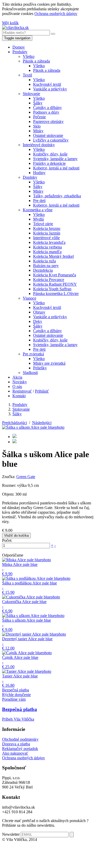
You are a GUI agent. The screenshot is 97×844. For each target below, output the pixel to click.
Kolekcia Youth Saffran (52, 289)
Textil (27, 75)
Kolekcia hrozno (46, 228)
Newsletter (11, 834)
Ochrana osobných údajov (55, 13)
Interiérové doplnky (39, 145)
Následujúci (41, 422)
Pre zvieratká (33, 354)
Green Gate (25, 476)
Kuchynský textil (47, 84)
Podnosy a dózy (46, 112)
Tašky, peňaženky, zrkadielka (57, 196)
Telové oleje (43, 224)
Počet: (7, 540)
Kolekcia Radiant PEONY (55, 284)
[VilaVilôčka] (15, 27)
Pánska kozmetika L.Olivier (56, 293)
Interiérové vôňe (46, 238)
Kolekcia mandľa (47, 251)
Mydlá (38, 219)
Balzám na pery (46, 265)
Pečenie (39, 117)
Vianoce (29, 298)
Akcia (17, 377)
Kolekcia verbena (47, 247)
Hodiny (39, 172)
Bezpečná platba (15, 690)
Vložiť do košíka (16, 535)
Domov (18, 47)
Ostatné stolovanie (48, 135)
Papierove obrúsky (48, 121)
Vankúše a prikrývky (50, 89)
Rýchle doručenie (16, 694)
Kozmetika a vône (38, 210)
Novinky (19, 382)
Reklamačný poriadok (20, 748)
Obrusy (39, 312)
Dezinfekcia (43, 270)
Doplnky (30, 177)
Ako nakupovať (15, 753)
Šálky (37, 103)
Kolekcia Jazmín (46, 233)
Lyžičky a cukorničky (51, 140)
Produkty (19, 52)
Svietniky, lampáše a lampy (55, 159)
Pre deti (39, 200)
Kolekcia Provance (48, 279)
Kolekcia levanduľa (49, 242)
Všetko (28, 56)
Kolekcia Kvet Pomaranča (54, 275)
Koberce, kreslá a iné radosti (56, 168)
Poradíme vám (14, 699)
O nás (17, 386)
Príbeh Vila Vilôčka (18, 719)
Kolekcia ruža (44, 261)
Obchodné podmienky (20, 739)
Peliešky (40, 368)
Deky (37, 321)
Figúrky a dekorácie (49, 163)
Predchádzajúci (14, 422)
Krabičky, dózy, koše (50, 154)
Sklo (37, 126)
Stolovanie (31, 93)
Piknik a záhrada (36, 61)
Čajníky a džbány (47, 107)
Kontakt (19, 396)
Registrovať (22, 391)
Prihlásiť (42, 391)
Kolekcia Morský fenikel (53, 256)
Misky (38, 131)
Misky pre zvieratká (49, 363)
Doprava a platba (16, 744)
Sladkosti (30, 372)
